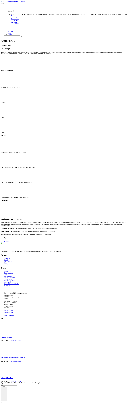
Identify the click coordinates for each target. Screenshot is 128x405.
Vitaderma (7, 285)
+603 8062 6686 (8, 312)
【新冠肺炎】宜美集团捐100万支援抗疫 (13, 357)
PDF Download (5, 241)
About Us (7, 258)
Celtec (6, 274)
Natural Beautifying (9, 277)
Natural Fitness (8, 279)
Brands (6, 260)
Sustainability (8, 261)
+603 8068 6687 (8, 310)
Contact (6, 264)
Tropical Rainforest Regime (11, 284)
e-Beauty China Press (7, 378)
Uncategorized (13, 340)
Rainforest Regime (9, 282)
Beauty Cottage (8, 273)
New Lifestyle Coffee (10, 280)
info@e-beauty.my (9, 315)
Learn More (11, 16)
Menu (2, 3)
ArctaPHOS (7, 271)
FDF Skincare (8, 276)
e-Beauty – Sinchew (6, 337)
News (5, 263)
